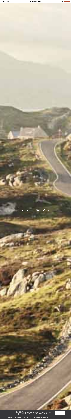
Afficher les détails (45, 417)
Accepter (60, 411)
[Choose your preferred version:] (56, 1)
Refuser (60, 414)
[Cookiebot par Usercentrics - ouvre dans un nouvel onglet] (10, 417)
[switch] (27, 417)
